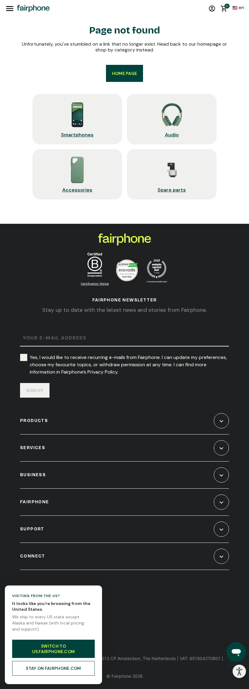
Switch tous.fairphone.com (53, 648)
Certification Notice (95, 284)
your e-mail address (54, 338)
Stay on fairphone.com (53, 668)
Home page (124, 73)
